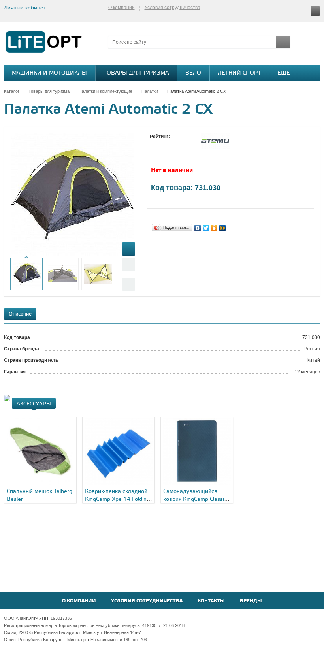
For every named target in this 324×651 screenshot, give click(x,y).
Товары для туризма (136, 73)
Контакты (211, 601)
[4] (177, 144)
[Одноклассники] (214, 228)
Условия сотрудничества (172, 7)
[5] (185, 144)
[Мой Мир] (223, 228)
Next (128, 284)
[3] (169, 144)
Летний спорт (239, 73)
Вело (193, 73)
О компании (121, 7)
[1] (154, 144)
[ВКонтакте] (198, 228)
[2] (162, 144)
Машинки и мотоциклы (49, 73)
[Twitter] (206, 228)
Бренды (251, 601)
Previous (128, 264)
